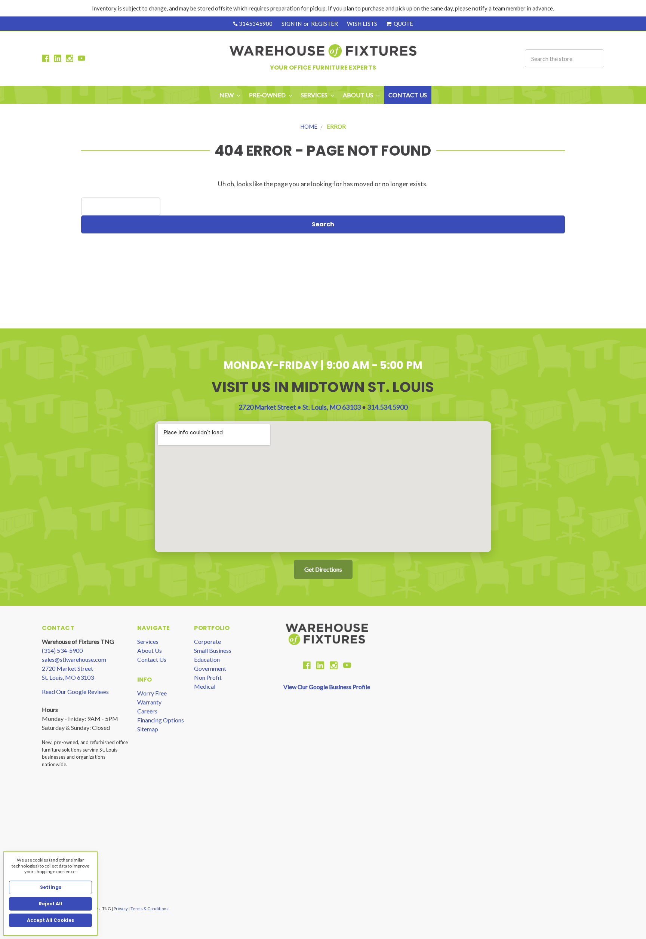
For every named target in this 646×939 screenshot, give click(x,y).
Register (324, 23)
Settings (50, 887)
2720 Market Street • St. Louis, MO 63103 (300, 407)
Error (336, 126)
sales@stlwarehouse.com (74, 659)
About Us (149, 650)
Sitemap (147, 728)
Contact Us (407, 94)
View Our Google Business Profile (326, 686)
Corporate (207, 641)
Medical (204, 686)
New (227, 94)
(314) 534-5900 (62, 650)
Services (148, 641)
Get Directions (323, 569)
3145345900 (255, 23)
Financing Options (160, 720)
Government (210, 668)
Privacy (121, 908)
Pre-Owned (268, 94)
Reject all (50, 903)
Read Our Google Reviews (75, 691)
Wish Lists (362, 23)
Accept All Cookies (50, 920)
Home (308, 126)
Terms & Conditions (149, 908)
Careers (147, 711)
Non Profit (208, 677)
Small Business (212, 650)
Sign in (292, 23)
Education (207, 659)
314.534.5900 (387, 407)
